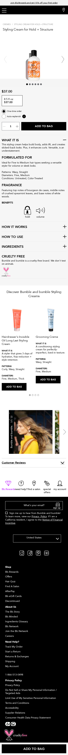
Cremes (7, 24)
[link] (8, 486)
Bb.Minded (11, 616)
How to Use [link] (12, 237)
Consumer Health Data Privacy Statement (28, 717)
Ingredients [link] (13, 247)
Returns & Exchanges (17, 656)
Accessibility (12, 708)
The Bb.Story (12, 611)
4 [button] (35, 84)
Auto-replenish (14, 116)
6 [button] (41, 84)
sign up (57, 507)
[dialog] (34, 514)
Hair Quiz (10, 581)
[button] (30, 395)
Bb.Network (11, 626)
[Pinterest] (38, 552)
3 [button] (32, 84)
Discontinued (12, 601)
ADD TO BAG (14, 386)
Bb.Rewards (11, 572)
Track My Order (14, 646)
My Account (12, 666)
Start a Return (13, 651)
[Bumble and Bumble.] (24, 10)
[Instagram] (21, 552)
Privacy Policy (39, 516)
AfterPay (10, 591)
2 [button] (30, 84)
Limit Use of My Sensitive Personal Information (30, 698)
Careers (9, 636)
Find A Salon (12, 586)
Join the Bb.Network (16, 631)
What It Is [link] (10, 140)
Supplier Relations (15, 712)
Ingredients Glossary (16, 621)
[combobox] (37, 538)
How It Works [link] (14, 227)
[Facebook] (30, 552)
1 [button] (27, 84)
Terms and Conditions (17, 703)
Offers (8, 576)
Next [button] (63, 59)
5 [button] (38, 84)
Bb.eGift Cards (13, 596)
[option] (17, 346)
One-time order (14, 111)
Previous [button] (5, 59)
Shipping (10, 661)
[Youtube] (46, 552)
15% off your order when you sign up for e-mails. (34, 3)
